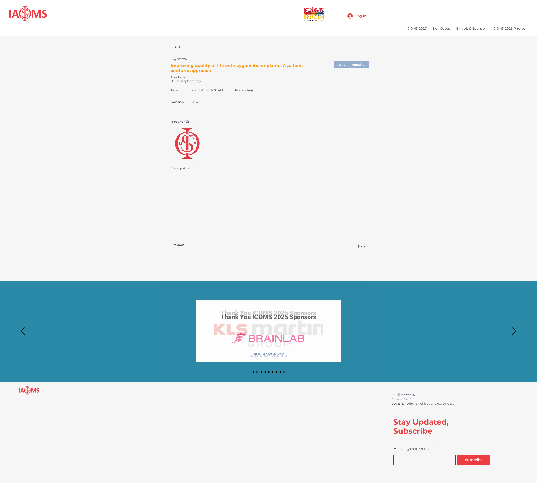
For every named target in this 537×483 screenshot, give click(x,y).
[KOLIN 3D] (265, 372)
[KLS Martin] (253, 372)
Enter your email (412, 448)
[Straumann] (280, 372)
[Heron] (272, 372)
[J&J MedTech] (261, 372)
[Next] (514, 331)
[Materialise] (276, 372)
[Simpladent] (284, 372)
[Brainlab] (257, 372)
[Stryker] (269, 372)
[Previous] (23, 331)
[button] (351, 64)
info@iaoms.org (403, 394)
